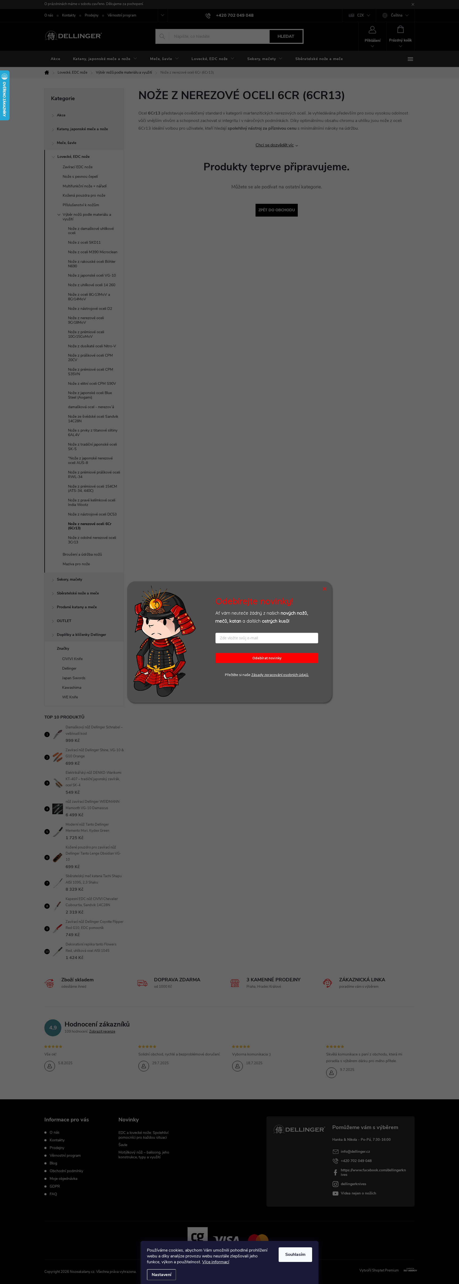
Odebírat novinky (267, 658)
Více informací (215, 1262)
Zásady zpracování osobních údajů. (280, 675)
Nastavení (161, 1275)
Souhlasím (295, 1254)
